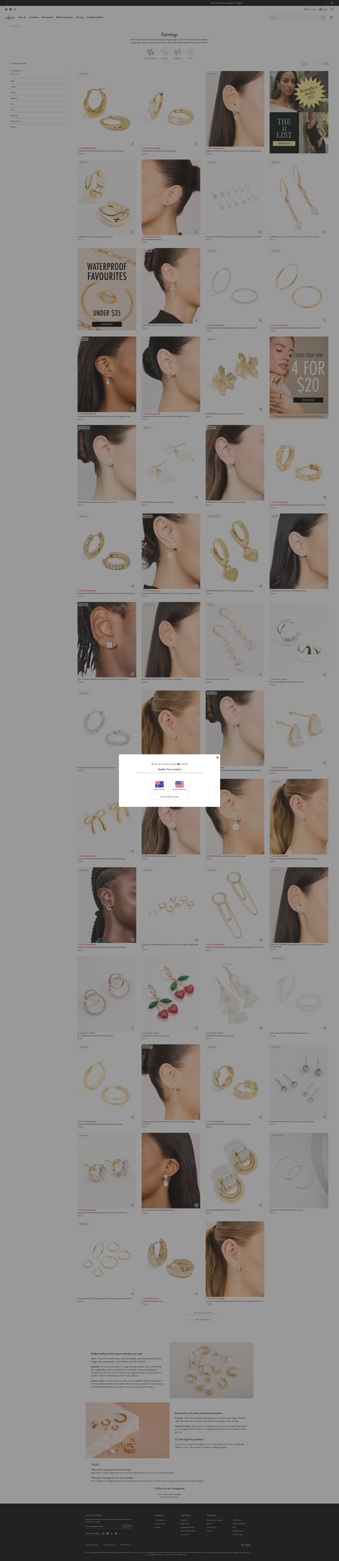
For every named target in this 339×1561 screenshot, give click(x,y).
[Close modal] (217, 757)
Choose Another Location (169, 796)
